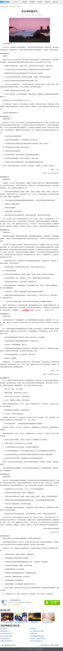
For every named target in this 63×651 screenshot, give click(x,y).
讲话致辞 (32, 1)
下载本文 (40, 15)
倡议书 (18, 6)
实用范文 (24, 1)
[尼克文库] (5, 1)
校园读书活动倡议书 (6, 641)
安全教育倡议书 (5, 638)
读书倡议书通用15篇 (6, 633)
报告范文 (40, 1)
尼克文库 (30, 649)
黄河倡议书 (33, 628)
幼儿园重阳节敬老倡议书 (37, 636)
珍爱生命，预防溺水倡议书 (38, 638)
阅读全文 (34, 15)
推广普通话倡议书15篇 (36, 631)
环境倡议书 (33, 633)
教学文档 (55, 1)
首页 (7, 6)
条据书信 (47, 1)
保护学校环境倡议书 (36, 641)
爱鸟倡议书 (4, 628)
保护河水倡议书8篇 (6, 636)
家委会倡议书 (5, 631)
